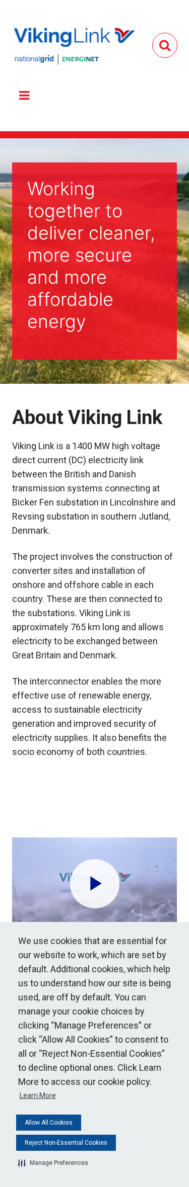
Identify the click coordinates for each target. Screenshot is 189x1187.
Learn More (38, 1095)
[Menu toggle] (24, 95)
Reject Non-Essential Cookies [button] (66, 1142)
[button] (53, 1163)
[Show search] (165, 45)
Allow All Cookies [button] (49, 1122)
